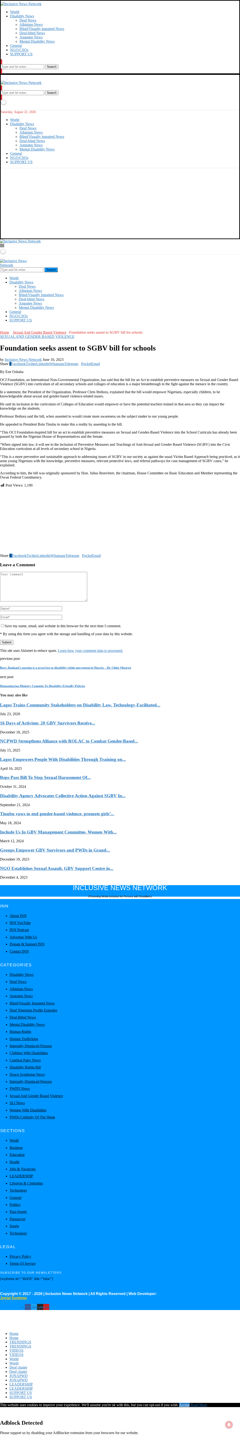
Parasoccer (18, 1219)
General (16, 46)
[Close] (1, 71)
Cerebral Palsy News (25, 1060)
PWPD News (20, 1089)
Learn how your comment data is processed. (90, 651)
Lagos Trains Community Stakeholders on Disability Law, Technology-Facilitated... (80, 704)
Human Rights (20, 1032)
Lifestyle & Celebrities (26, 1183)
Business (16, 1148)
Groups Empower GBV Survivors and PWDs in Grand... (55, 850)
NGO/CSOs (19, 50)
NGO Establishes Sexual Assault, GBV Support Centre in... (56, 868)
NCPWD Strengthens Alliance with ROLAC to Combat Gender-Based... (69, 741)
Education (17, 1155)
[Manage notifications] (229, 1424)
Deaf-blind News (32, 33)
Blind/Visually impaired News (41, 29)
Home (4, 332)
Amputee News (31, 37)
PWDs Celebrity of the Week (32, 1117)
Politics (15, 1205)
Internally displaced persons (31, 1046)
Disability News (22, 16)
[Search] (1, 62)
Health (14, 1162)
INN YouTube (20, 923)
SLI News (17, 1103)
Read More (199, 1405)
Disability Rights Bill (25, 1067)
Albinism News (31, 24)
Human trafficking (24, 1039)
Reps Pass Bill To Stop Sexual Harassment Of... (45, 777)
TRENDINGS (20, 1342)
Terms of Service (23, 1263)
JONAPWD (18, 1376)
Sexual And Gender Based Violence (39, 332)
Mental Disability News (37, 41)
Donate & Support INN (27, 944)
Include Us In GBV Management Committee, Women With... (58, 832)
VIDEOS (16, 1350)
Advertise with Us (23, 937)
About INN (18, 916)
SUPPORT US (21, 54)
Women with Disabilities (28, 1110)
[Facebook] (1, 328)
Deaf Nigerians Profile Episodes (33, 1010)
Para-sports (18, 1212)
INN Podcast (19, 930)
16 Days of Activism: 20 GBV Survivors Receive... (47, 723)
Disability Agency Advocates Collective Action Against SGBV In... (63, 795)
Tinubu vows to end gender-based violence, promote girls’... (57, 813)
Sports (14, 1226)
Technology (18, 1190)
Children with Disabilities (29, 1053)
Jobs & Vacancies (23, 1169)
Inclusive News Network (23, 360)
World (14, 12)
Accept (184, 1405)
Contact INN (19, 951)
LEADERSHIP (21, 1176)
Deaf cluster (18, 1367)
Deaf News (27, 20)
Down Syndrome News (27, 1074)
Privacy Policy (20, 1256)
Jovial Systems (13, 1298)
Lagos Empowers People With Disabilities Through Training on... (63, 759)
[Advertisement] (120, 203)
